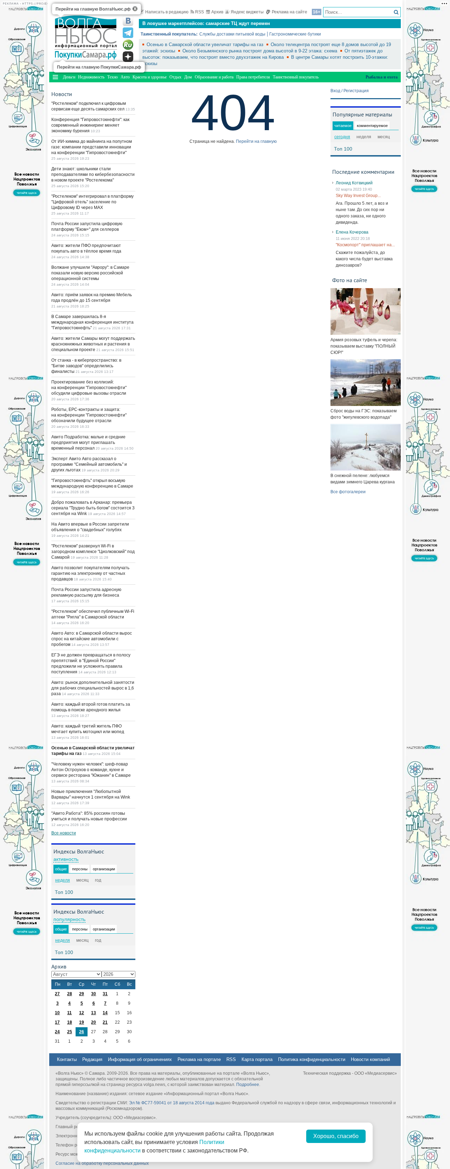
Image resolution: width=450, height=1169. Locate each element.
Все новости (63, 833)
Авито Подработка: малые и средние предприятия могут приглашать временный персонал (88, 442)
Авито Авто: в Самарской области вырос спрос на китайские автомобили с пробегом (91, 639)
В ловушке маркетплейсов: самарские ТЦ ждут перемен (206, 23)
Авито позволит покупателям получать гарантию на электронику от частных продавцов (90, 573)
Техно (112, 77)
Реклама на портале (199, 1059)
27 (57, 993)
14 (105, 1012)
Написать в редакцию (166, 11)
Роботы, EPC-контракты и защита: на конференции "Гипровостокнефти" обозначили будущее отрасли (89, 415)
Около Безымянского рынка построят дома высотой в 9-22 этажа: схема (260, 50)
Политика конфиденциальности (311, 1059)
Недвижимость (91, 77)
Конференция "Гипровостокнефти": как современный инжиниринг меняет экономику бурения (90, 125)
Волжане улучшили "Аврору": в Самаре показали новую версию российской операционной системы (90, 273)
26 (81, 1031)
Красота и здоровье (150, 77)
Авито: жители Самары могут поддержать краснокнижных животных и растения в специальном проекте (93, 344)
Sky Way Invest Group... (358, 195)
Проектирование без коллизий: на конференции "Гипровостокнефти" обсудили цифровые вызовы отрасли (89, 388)
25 (69, 1031)
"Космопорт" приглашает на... (365, 244)
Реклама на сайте (289, 11)
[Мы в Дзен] (128, 56)
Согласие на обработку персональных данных (102, 1163)
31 (105, 993)
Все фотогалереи (348, 491)
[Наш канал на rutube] (128, 44)
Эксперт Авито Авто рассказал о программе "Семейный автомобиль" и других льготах (89, 464)
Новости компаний (370, 1059)
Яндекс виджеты (247, 11)
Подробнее (247, 1084)
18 (69, 1022)
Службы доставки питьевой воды (232, 34)
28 (69, 993)
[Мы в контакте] (128, 20)
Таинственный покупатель (296, 77)
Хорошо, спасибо (336, 1136)
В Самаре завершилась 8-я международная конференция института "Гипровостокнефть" (92, 322)
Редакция (92, 1059)
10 (57, 1012)
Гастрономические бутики (295, 34)
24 (57, 1031)
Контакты (67, 1059)
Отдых (175, 77)
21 (105, 1022)
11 (69, 1012)
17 (57, 1022)
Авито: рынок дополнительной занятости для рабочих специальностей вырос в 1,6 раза (92, 688)
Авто (125, 77)
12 (81, 1012)
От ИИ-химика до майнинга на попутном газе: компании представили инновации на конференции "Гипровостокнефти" (91, 147)
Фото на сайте (349, 280)
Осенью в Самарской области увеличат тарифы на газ (206, 44)
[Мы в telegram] (128, 32)
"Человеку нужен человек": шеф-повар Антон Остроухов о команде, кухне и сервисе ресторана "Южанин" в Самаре (91, 770)
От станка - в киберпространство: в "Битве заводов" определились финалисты (86, 366)
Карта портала (257, 1059)
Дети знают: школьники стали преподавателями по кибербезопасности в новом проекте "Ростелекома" (93, 174)
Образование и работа (214, 77)
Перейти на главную (256, 141)
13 (93, 1012)
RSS (199, 11)
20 (93, 1022)
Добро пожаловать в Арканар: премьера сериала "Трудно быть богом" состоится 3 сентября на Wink (93, 508)
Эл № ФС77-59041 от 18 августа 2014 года (171, 1102)
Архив (217, 11)
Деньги (69, 77)
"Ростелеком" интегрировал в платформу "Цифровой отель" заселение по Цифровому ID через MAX (92, 202)
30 (93, 993)
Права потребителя (253, 77)
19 (81, 1022)
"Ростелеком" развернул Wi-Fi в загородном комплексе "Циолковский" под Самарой (93, 552)
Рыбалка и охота (382, 77)
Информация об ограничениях (140, 1059)
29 (81, 993)
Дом (188, 77)
